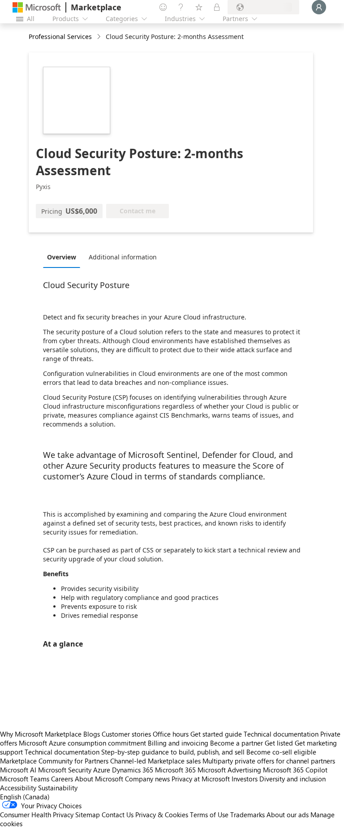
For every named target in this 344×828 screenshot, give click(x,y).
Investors (245, 778)
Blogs (91, 733)
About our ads (288, 814)
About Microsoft (99, 778)
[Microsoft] (37, 7)
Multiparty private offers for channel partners (268, 760)
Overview (61, 257)
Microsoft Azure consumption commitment (83, 742)
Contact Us (117, 814)
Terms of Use (209, 814)
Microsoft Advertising (229, 769)
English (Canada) (25, 796)
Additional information (123, 257)
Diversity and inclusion (292, 778)
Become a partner (236, 742)
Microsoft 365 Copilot (295, 769)
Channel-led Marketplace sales (155, 760)
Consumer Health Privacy (36, 814)
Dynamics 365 (132, 769)
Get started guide (216, 733)
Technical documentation (281, 733)
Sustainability (57, 787)
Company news (147, 778)
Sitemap (87, 814)
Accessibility (18, 787)
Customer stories (126, 733)
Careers (62, 778)
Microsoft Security (64, 769)
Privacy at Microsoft (201, 778)
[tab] (64, 257)
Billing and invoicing (178, 742)
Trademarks (247, 814)
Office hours (171, 733)
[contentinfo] (99, 37)
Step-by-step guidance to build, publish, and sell (173, 751)
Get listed (279, 742)
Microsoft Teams (24, 778)
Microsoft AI (18, 769)
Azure (101, 769)
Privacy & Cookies (161, 814)
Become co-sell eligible (281, 751)
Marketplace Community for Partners (54, 760)
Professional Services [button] (60, 36)
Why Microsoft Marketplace (41, 733)
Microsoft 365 (175, 769)
